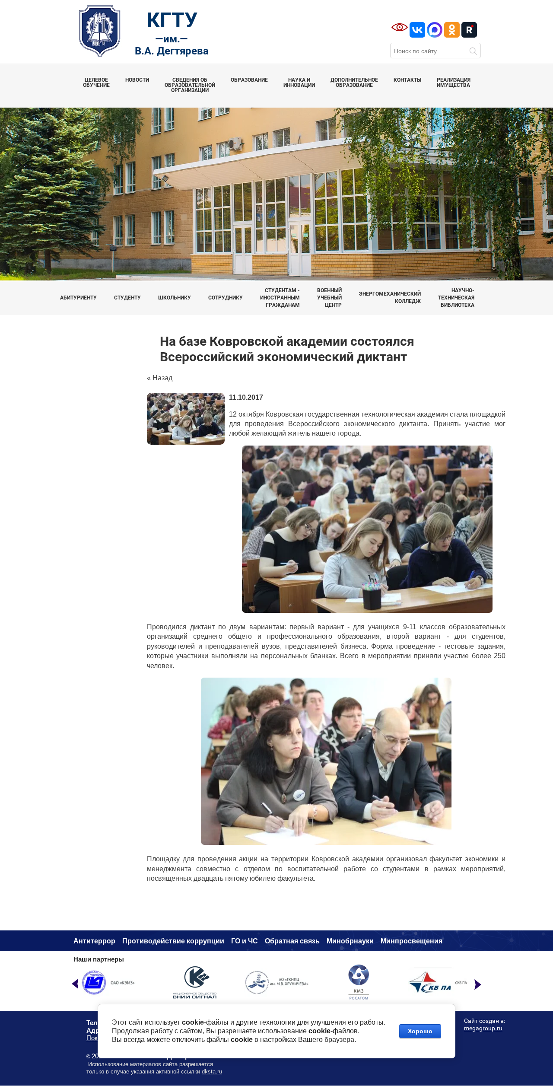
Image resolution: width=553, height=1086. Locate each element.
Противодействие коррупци (171, 941)
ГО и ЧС (244, 941)
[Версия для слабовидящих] (399, 27)
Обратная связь (292, 941)
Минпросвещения (411, 941)
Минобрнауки (350, 941)
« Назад (159, 378)
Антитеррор (94, 941)
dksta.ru (212, 1071)
